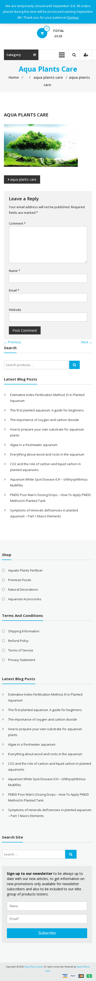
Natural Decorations (23, 589)
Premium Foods (19, 580)
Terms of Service (20, 650)
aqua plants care (23, 179)
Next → (86, 342)
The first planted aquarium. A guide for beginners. (47, 410)
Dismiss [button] (73, 17)
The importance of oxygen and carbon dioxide (44, 420)
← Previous (12, 342)
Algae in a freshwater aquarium (33, 445)
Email (14, 290)
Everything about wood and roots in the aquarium (47, 454)
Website (15, 309)
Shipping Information (23, 631)
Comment (17, 223)
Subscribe (47, 933)
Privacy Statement (21, 660)
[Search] (74, 365)
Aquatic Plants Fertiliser (25, 570)
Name (14, 270)
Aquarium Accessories (24, 599)
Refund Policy (18, 640)
